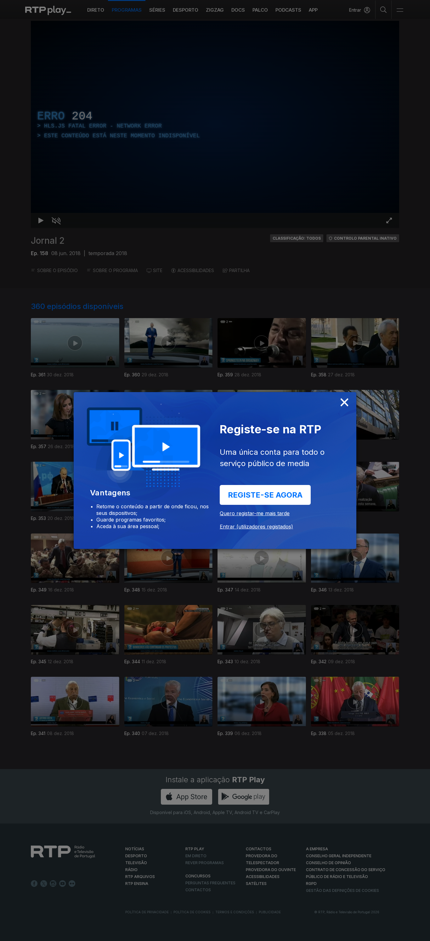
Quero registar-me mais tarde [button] (255, 513)
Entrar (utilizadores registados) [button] (256, 526)
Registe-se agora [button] (265, 494)
